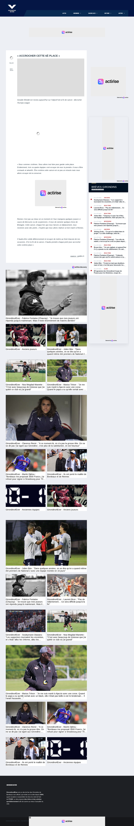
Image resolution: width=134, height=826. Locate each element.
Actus (64, 13)
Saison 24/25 (91, 13)
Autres (121, 13)
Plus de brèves (97, 189)
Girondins (76, 13)
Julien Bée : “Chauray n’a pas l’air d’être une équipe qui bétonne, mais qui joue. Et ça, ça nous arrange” (109, 216)
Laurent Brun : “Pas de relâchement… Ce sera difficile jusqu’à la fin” (109, 209)
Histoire (106, 13)
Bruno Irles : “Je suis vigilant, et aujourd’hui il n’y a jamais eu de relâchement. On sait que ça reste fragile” (110, 248)
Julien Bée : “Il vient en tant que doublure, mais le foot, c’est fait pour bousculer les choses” (109, 264)
